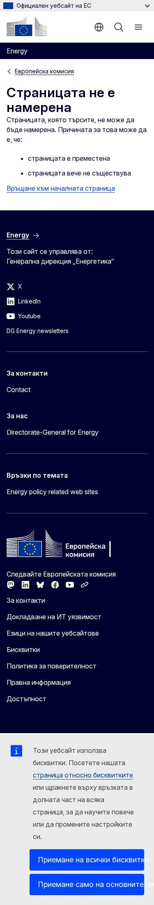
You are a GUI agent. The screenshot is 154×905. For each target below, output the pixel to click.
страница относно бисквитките (83, 775)
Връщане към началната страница (61, 188)
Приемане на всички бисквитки (91, 859)
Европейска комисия (44, 71)
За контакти (26, 600)
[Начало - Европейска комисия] (27, 26)
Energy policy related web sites (52, 492)
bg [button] (99, 27)
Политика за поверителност (52, 666)
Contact (18, 389)
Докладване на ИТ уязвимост (54, 617)
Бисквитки (23, 649)
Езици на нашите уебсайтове (53, 633)
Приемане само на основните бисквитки (91, 884)
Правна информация (39, 682)
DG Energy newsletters (38, 330)
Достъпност (26, 699)
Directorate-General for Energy (53, 432)
